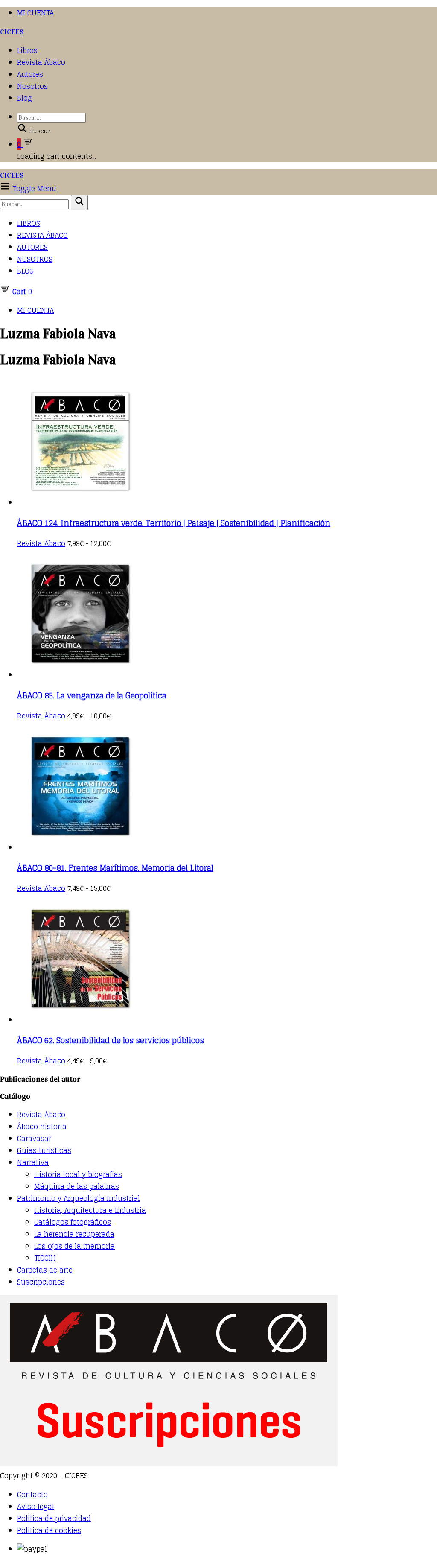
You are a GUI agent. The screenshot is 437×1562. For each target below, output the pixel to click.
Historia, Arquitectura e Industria (90, 1210)
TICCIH (45, 1258)
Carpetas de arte (45, 1270)
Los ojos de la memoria (74, 1246)
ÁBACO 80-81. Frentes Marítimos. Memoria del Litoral (115, 868)
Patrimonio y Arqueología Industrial (78, 1198)
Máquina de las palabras (76, 1186)
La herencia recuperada (74, 1234)
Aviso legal (35, 1506)
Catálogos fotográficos (72, 1222)
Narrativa (33, 1162)
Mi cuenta (35, 13)
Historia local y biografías (78, 1174)
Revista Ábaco (41, 62)
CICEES (11, 32)
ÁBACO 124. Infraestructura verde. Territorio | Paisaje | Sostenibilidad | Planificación (173, 523)
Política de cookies (49, 1530)
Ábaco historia (42, 1127)
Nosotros (32, 86)
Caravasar (34, 1138)
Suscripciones (41, 1282)
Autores (30, 74)
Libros (27, 50)
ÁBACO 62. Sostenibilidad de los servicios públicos (110, 1040)
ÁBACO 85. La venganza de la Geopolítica (91, 695)
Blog (24, 98)
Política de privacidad (54, 1518)
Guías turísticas (44, 1150)
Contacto (32, 1495)
